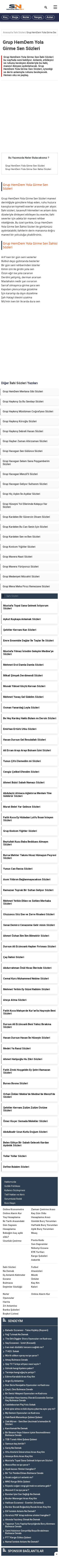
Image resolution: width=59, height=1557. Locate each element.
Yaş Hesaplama (11, 1217)
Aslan (50, 17)
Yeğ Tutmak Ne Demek (16, 1334)
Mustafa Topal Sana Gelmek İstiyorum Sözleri (29, 1460)
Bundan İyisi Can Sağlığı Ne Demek (22, 1494)
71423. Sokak (12, 1351)
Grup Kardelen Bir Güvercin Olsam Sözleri (26, 516)
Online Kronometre (13, 1209)
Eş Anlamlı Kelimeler (14, 1275)
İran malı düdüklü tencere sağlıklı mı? (24, 1347)
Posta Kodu (37, 1240)
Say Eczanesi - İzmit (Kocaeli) (20, 1343)
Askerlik (35, 1259)
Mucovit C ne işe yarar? (17, 1490)
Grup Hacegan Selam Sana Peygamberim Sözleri (26, 463)
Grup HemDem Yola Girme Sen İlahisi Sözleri (28, 169)
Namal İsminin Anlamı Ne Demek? (22, 1541)
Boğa (15, 17)
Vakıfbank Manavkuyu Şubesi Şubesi (23, 1417)
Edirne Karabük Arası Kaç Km (20, 1376)
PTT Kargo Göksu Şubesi (18, 1537)
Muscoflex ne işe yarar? (17, 1465)
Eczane (7, 1279)
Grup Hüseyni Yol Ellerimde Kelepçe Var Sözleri (25, 505)
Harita (6, 1301)
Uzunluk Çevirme (12, 1240)
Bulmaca (8, 1282)
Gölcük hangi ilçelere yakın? (19, 1368)
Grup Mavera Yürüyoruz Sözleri (21, 566)
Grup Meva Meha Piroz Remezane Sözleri (26, 586)
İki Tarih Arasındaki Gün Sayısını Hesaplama (13, 1225)
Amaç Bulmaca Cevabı (16, 1360)
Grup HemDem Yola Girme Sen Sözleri (25, 165)
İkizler (26, 17)
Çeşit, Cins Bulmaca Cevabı (19, 1389)
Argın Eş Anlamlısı (14, 1381)
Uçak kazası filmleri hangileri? (20, 1469)
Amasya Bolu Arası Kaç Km (19, 1456)
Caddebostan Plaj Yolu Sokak (20, 1404)
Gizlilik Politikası (12, 1186)
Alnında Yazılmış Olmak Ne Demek (22, 1519)
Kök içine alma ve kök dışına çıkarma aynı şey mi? (30, 1409)
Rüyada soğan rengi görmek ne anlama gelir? (28, 1486)
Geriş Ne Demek (13, 1448)
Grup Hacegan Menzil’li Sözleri (20, 474)
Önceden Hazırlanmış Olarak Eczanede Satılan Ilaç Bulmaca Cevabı (29, 1399)
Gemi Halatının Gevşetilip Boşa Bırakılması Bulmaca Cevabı (27, 1532)
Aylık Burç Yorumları (42, 1229)
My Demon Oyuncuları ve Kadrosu (22, 1413)
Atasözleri (36, 1271)
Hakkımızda (10, 1182)
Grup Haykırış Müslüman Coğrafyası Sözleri (28, 411)
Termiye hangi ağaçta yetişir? (20, 1372)
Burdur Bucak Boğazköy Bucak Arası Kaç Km (28, 1507)
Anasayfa (8, 32)
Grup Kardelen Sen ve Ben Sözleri (21, 536)
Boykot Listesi (10, 1313)
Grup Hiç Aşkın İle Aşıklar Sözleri (21, 493)
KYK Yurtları (37, 1252)
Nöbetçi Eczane (39, 1248)
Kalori (34, 1286)
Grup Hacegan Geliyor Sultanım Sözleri (25, 483)
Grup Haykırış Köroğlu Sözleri (20, 421)
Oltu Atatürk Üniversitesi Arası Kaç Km (25, 1452)
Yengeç (38, 17)
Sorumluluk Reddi (13, 1199)
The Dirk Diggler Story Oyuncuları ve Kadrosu (28, 1338)
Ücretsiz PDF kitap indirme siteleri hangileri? (28, 1515)
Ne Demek (8, 1271)
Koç (5, 17)
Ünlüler (35, 1279)
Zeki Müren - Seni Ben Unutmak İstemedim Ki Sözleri (28, 1422)
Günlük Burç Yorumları (43, 1221)
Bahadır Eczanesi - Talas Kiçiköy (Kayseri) (26, 1330)
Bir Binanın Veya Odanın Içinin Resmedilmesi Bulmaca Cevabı (27, 1433)
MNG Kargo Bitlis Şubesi (17, 1481)
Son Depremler (39, 1244)
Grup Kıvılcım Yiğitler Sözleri (19, 546)
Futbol (34, 1267)
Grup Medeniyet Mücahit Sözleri (21, 576)
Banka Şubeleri (11, 1309)
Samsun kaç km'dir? (15, 1443)
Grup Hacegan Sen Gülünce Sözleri (22, 451)
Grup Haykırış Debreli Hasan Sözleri (23, 431)
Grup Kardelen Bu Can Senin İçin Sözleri (25, 526)
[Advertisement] (29, 122)
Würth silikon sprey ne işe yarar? (22, 1355)
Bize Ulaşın (9, 1203)
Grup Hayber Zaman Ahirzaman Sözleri (25, 441)
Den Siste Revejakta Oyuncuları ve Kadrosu (27, 1385)
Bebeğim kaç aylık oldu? (13, 1235)
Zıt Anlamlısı (10, 1305)
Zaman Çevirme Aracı (43, 1209)
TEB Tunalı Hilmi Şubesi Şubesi (21, 1439)
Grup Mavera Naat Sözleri (17, 556)
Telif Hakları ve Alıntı (14, 1194)
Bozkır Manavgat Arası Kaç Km (21, 1498)
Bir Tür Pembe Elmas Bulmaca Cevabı (24, 1473)
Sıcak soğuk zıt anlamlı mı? (19, 1477)
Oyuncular (8, 1298)
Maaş (34, 1233)
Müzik (34, 1275)
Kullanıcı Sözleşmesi (14, 1190)
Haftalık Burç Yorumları (44, 1225)
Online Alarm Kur (12, 1213)
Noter (6, 1294)
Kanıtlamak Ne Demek (16, 1428)
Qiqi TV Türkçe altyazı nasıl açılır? (23, 1364)
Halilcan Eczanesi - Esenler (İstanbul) (24, 1502)
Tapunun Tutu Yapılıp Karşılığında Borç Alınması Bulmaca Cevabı (30, 1525)
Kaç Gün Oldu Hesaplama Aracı (40, 1215)
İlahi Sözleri (19, 32)
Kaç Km (35, 1282)
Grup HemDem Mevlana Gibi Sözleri (23, 391)
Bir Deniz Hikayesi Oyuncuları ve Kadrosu (26, 1393)
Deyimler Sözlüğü (12, 1286)
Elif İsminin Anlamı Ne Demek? (20, 1511)
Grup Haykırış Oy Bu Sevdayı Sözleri (23, 401)
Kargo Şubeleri (39, 1256)
